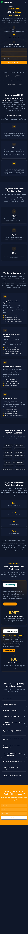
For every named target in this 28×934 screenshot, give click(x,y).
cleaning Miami (8, 650)
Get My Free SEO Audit (12, 62)
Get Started (14, 817)
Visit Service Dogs (9, 604)
